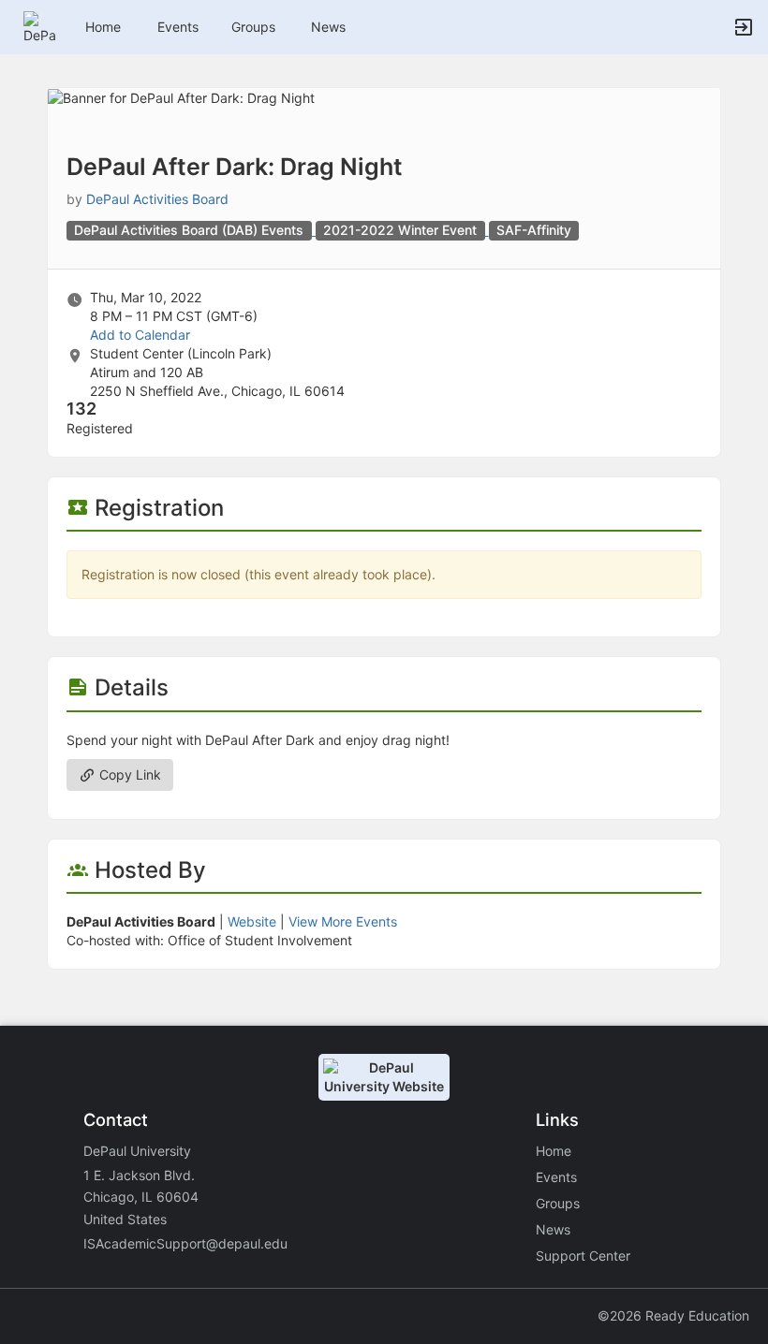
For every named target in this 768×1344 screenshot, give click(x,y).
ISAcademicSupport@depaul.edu (185, 1243)
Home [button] (103, 27)
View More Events (342, 921)
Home (553, 1151)
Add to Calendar (140, 335)
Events (178, 27)
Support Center (583, 1256)
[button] (40, 26)
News (328, 27)
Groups (253, 27)
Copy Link (128, 774)
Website (252, 921)
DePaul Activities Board (157, 199)
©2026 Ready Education (673, 1315)
